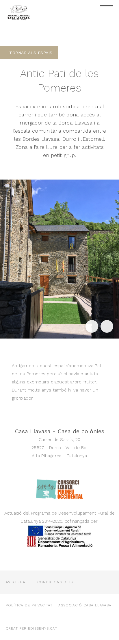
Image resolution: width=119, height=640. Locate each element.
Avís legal (17, 582)
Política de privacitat (29, 605)
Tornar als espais (31, 52)
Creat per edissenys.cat (31, 628)
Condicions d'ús (55, 582)
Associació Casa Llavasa (84, 605)
